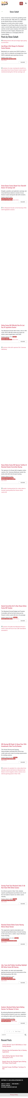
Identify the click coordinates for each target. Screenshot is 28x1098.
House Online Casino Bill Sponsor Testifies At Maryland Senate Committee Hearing (14, 466)
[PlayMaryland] (13, 3)
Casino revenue (5, 198)
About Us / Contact (5, 1084)
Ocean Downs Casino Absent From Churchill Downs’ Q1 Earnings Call (13, 186)
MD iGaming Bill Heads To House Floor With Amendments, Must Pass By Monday (13, 745)
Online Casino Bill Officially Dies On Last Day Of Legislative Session (12, 326)
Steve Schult (4, 60)
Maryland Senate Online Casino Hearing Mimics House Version (12, 925)
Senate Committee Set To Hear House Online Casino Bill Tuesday (13, 607)
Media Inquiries (15, 1084)
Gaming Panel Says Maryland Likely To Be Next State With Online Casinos (13, 886)
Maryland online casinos (7, 339)
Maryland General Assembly (7, 477)
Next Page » (18, 1031)
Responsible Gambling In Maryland (9, 1087)
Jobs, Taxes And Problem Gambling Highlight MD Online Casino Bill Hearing (14, 966)
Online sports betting (6, 1021)
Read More (23, 62)
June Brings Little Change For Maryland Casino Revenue (12, 47)
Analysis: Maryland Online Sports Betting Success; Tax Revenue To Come (12, 1008)
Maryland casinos (5, 338)
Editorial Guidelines (5, 1085)
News (14, 479)
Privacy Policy (14, 1094)
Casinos (10, 198)
